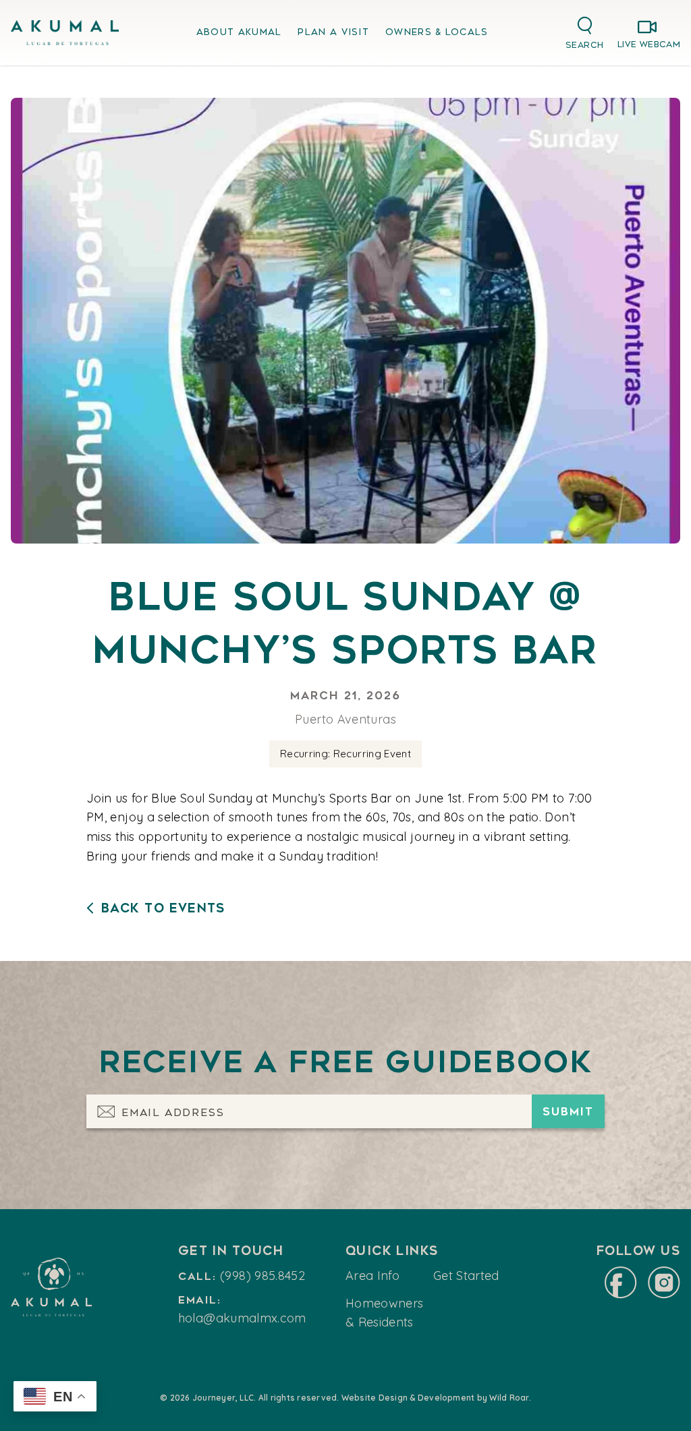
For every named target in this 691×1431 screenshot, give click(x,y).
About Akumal (239, 32)
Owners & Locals (437, 32)
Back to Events (163, 908)
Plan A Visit (333, 32)
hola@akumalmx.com (242, 1318)
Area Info (372, 1275)
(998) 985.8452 (262, 1275)
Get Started (466, 1275)
